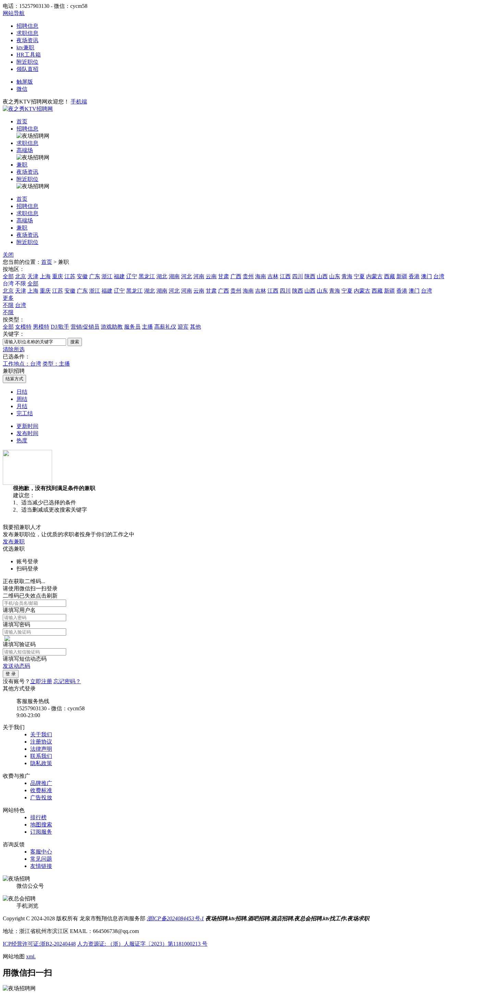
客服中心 (41, 852)
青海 (346, 276)
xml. (31, 956)
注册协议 (41, 742)
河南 (198, 276)
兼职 (21, 165)
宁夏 (359, 276)
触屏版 (24, 82)
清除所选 (14, 349)
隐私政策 (41, 763)
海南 (260, 276)
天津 (32, 276)
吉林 (272, 276)
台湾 (438, 276)
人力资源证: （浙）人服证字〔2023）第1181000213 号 (142, 944)
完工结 (24, 413)
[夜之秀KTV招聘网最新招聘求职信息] (28, 109)
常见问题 (41, 859)
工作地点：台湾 (22, 364)
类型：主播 (56, 364)
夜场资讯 (27, 40)
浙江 (106, 276)
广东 (94, 276)
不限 (8, 305)
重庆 (57, 276)
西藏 (389, 276)
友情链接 (41, 866)
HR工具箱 (28, 55)
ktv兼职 (25, 47)
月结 (21, 406)
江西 (285, 276)
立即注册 (41, 681)
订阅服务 (41, 832)
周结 (21, 399)
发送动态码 (16, 666)
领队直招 (27, 69)
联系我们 (41, 756)
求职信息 (27, 33)
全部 (8, 276)
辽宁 (131, 276)
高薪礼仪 (165, 327)
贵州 (248, 276)
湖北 (161, 276)
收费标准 (41, 790)
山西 (322, 276)
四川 (297, 276)
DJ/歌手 (60, 327)
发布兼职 (14, 541)
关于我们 (41, 734)
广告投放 (41, 797)
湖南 (174, 276)
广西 (235, 276)
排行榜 (38, 817)
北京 (20, 276)
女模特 (23, 327)
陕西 (309, 276)
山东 (334, 276)
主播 (147, 327)
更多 (8, 298)
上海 (45, 276)
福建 (119, 276)
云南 (211, 276)
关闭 (8, 255)
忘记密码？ (67, 681)
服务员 (132, 327)
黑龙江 (147, 276)
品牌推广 (41, 783)
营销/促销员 (85, 327)
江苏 (69, 276)
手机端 (79, 102)
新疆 (401, 276)
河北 (186, 276)
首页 (21, 121)
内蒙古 (374, 276)
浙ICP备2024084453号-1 (175, 918)
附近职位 (27, 62)
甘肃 (223, 276)
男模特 (41, 327)
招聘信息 (27, 26)
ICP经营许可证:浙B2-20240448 (39, 944)
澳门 (426, 276)
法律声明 (41, 749)
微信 (21, 89)
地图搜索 (41, 824)
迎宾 (183, 327)
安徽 (82, 276)
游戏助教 (112, 327)
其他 (195, 327)
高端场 (24, 150)
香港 (414, 276)
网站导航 (14, 13)
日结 (21, 392)
